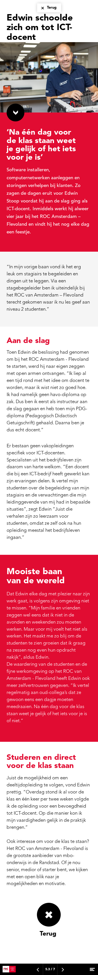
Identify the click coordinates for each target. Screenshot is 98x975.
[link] (49, 932)
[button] (15, 112)
